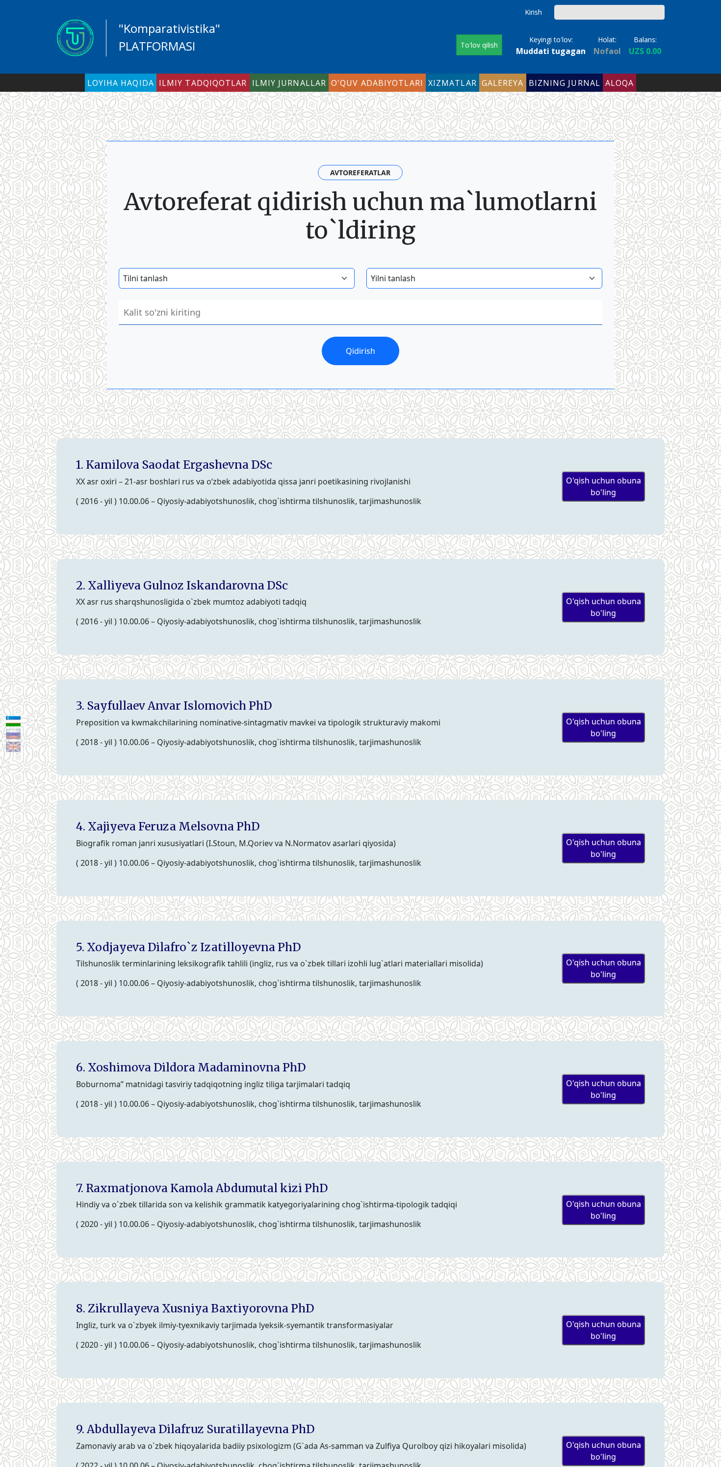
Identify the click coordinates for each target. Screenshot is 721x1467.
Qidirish (657, 12)
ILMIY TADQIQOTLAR (203, 83)
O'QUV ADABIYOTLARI (377, 83)
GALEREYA (503, 83)
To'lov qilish (479, 45)
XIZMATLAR (452, 83)
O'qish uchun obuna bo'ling (603, 486)
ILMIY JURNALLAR (289, 83)
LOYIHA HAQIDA (120, 83)
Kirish (533, 12)
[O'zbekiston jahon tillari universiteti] (75, 37)
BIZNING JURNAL (564, 83)
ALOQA (619, 83)
